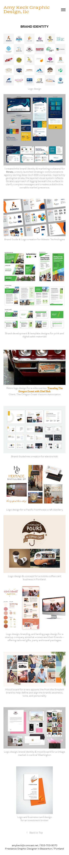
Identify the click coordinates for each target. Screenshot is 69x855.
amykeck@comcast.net (25, 845)
